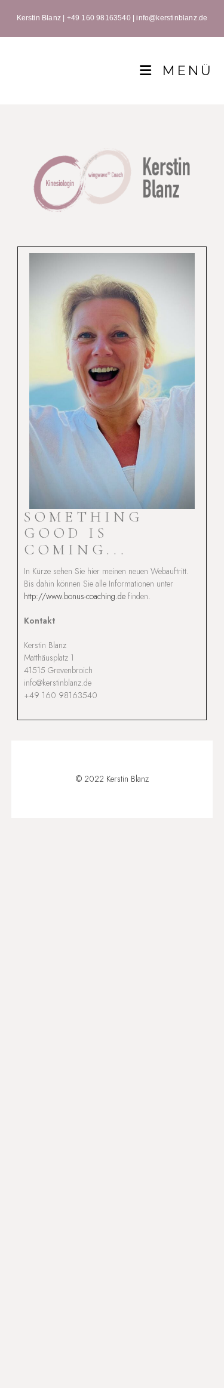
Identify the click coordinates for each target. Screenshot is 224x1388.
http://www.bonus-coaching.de (74, 596)
